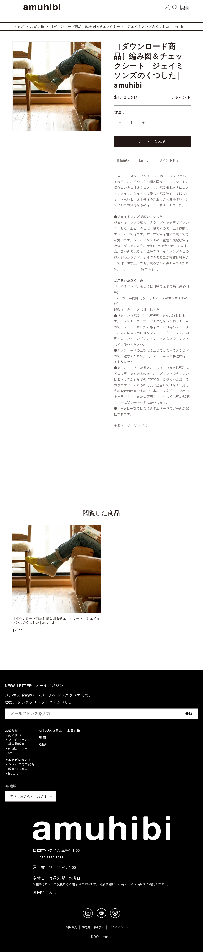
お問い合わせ (45, 892)
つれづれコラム (50, 730)
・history (11, 773)
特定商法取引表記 (93, 927)
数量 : (119, 112)
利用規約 (71, 927)
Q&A (42, 744)
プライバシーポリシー (123, 927)
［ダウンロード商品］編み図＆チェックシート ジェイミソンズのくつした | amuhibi (117, 26)
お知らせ (11, 730)
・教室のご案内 (16, 768)
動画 (42, 737)
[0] (182, 8)
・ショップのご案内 (19, 764)
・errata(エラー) (16, 748)
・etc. (9, 752)
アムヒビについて (18, 759)
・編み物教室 (15, 743)
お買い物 (37, 26)
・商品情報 (13, 735)
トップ (18, 26)
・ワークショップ (18, 739)
